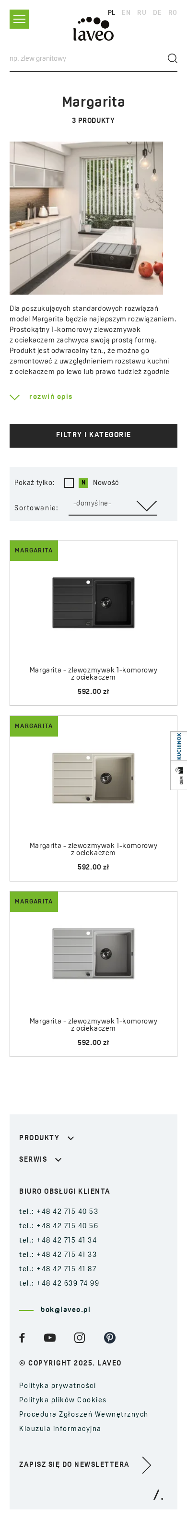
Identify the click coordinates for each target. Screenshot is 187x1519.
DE (157, 13)
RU (141, 13)
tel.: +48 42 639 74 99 (59, 1284)
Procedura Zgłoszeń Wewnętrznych (84, 1415)
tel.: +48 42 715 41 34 (58, 1240)
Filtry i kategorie (93, 435)
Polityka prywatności (57, 1386)
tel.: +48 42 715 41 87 (57, 1269)
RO (172, 13)
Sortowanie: (36, 508)
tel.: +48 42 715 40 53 (58, 1212)
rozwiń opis (51, 397)
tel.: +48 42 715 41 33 (58, 1255)
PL (112, 13)
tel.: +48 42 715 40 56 (58, 1226)
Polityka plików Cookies (63, 1400)
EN (126, 13)
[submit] (172, 58)
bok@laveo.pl (66, 1310)
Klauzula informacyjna (60, 1429)
